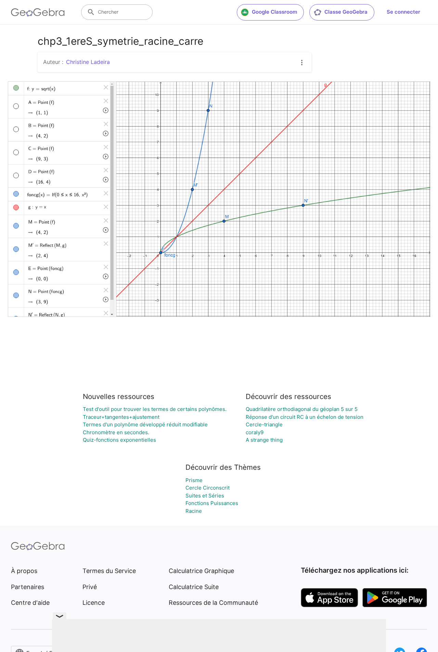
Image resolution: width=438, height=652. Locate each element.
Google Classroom (274, 12)
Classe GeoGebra (346, 12)
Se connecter (403, 12)
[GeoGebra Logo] (38, 12)
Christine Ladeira (88, 61)
